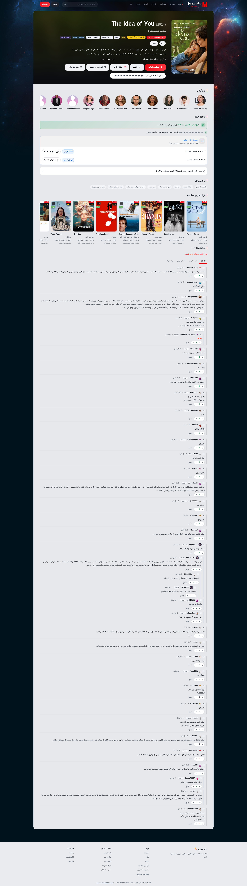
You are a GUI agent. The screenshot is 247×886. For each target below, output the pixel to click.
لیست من (107, 861)
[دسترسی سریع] (131, 4)
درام (162, 43)
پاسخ (190, 276)
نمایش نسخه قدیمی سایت (105, 882)
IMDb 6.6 (136, 37)
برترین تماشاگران (143, 869)
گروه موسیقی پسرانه (115, 187)
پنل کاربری (107, 852)
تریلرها (146, 852)
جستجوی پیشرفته (143, 874)
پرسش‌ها (170, 260)
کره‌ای (153, 4)
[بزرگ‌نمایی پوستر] (189, 47)
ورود (55, 4)
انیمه (146, 4)
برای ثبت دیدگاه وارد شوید (196, 254)
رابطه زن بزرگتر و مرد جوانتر (135, 187)
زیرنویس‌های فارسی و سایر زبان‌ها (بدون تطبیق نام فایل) (180, 171)
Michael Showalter (150, 59)
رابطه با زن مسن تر (98, 187)
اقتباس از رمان (201, 187)
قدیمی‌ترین (181, 260)
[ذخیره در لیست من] (189, 203)
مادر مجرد (152, 187)
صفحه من (107, 857)
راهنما (72, 852)
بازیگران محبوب (143, 865)
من (179, 4)
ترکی (147, 857)
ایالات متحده (105, 59)
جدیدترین (193, 260)
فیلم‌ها (172, 4)
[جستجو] (65, 4)
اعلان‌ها (71, 861)
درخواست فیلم (106, 869)
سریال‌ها (163, 4)
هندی (138, 4)
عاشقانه (154, 43)
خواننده (177, 187)
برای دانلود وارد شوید (51, 151)
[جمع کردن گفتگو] (206, 272)
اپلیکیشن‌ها (70, 857)
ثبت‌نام (45, 4)
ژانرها (147, 861)
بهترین (203, 260)
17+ (123, 37)
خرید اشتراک (106, 865)
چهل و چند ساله (164, 187)
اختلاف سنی (188, 187)
